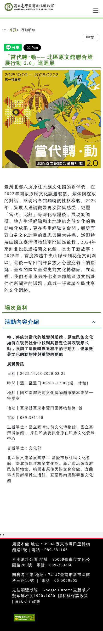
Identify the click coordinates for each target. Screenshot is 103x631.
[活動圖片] (51, 119)
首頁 (13, 30)
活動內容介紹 (22, 322)
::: (4, 30)
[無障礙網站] (23, 621)
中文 (90, 37)
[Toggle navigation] (96, 10)
